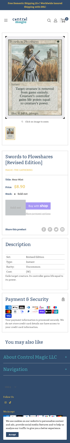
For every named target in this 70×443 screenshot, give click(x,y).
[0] (63, 20)
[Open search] (49, 20)
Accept (12, 434)
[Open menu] (5, 20)
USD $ (8, 387)
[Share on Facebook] (44, 229)
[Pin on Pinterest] (50, 229)
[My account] (55, 20)
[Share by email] (62, 229)
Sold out (15, 207)
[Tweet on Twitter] (56, 229)
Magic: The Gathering (19, 170)
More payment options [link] (38, 213)
